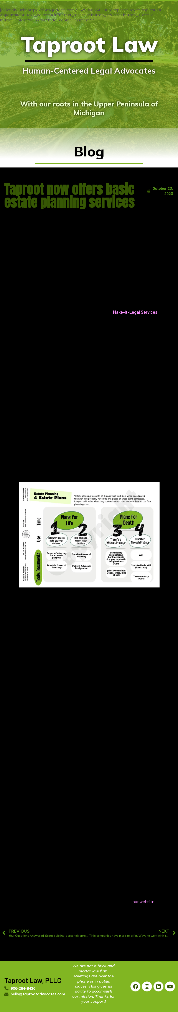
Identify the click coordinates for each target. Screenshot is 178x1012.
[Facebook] (135, 986)
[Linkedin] (158, 986)
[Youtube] (170, 986)
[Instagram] (147, 986)
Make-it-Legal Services (135, 312)
